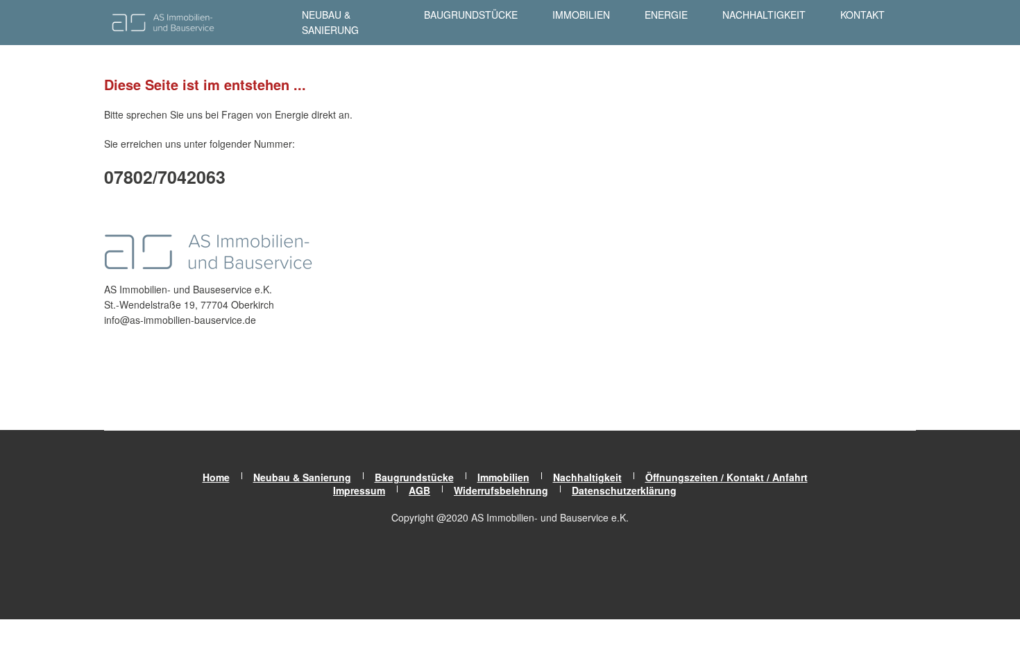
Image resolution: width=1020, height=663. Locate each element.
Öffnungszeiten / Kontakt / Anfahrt (726, 477)
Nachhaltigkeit (764, 14)
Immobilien (581, 14)
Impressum (359, 490)
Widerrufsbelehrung (501, 490)
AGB (419, 490)
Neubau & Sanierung (330, 22)
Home (216, 477)
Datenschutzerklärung (624, 490)
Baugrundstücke (471, 14)
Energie (666, 14)
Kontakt (862, 14)
